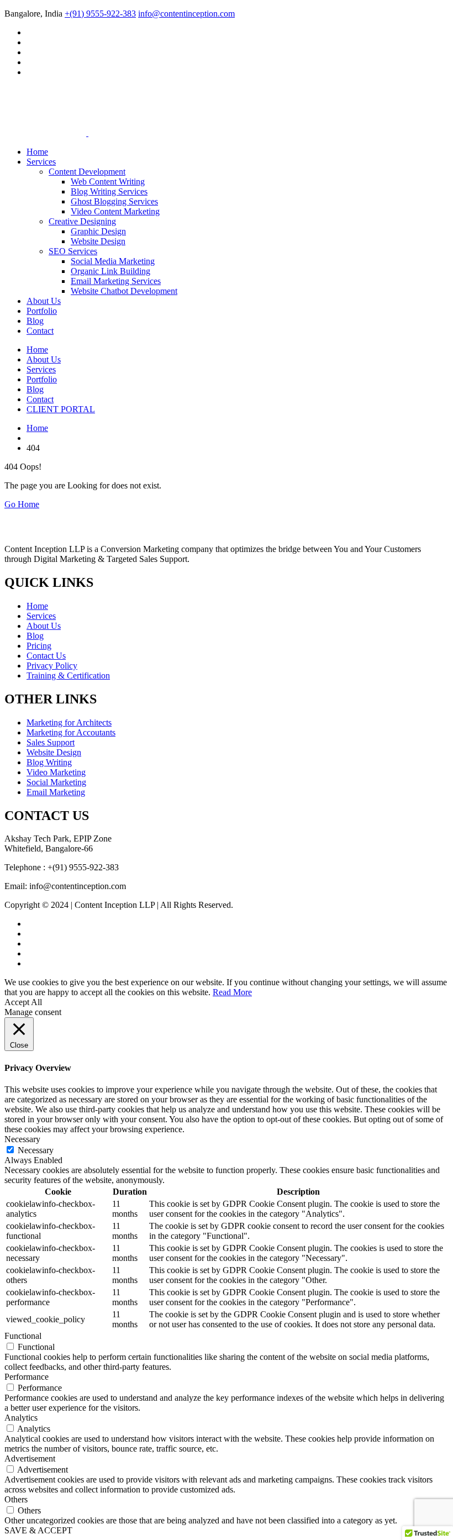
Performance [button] (26, 1376)
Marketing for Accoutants (71, 732)
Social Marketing (56, 782)
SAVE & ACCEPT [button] (38, 1530)
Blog (35, 320)
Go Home (21, 504)
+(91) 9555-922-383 (100, 13)
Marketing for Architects (69, 722)
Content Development (87, 171)
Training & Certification (68, 675)
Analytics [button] (21, 1417)
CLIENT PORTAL (61, 409)
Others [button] (16, 1499)
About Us (44, 301)
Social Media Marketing (113, 261)
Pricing (39, 645)
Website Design (98, 241)
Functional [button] (22, 1336)
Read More (232, 992)
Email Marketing (56, 792)
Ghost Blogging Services (114, 201)
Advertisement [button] (29, 1458)
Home (37, 151)
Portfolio (42, 311)
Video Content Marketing (115, 211)
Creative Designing (82, 221)
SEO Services (73, 251)
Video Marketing (56, 772)
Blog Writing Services (109, 191)
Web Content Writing (108, 181)
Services (41, 161)
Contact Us (46, 655)
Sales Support (51, 742)
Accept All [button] (23, 1002)
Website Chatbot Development (124, 291)
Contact (40, 330)
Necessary (36, 1150)
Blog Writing (49, 762)
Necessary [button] (22, 1139)
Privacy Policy (52, 665)
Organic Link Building (110, 271)
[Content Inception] (45, 107)
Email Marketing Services (116, 281)
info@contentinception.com (186, 13)
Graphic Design (98, 231)
